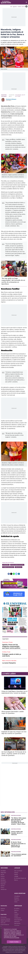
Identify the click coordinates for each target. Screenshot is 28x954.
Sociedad (3, 870)
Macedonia (18, 567)
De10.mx (16, 910)
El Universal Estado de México (20, 879)
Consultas (16, 925)
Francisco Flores (7, 642)
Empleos (16, 898)
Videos (2, 910)
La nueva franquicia (9, 663)
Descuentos (17, 923)
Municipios (3, 881)
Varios (15, 901)
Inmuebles (17, 896)
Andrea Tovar (6, 652)
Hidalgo (16, 876)
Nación (2, 874)
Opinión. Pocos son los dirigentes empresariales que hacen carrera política (11, 646)
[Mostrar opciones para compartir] (26, 6)
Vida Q (2, 887)
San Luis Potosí (18, 870)
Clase (15, 912)
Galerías (3, 908)
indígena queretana (8, 567)
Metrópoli (3, 880)
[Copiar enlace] (19, 574)
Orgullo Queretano (5, 920)
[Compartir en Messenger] (16, 574)
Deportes (3, 883)
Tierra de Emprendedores (5, 923)
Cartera (3, 878)
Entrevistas (3, 917)
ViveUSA (16, 914)
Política (3, 876)
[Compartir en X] (11, 574)
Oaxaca (16, 872)
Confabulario (17, 917)
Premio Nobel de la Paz (17, 564)
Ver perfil (8, 100)
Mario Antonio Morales (9, 660)
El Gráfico (16, 908)
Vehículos (16, 899)
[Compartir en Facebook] (9, 574)
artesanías (5, 564)
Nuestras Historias (4, 95)
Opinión (5, 639)
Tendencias (3, 889)
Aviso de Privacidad (14, 937)
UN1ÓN (16, 916)
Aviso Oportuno (18, 919)
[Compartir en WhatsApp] (14, 574)
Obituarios (17, 921)
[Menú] (26, 2)
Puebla (16, 874)
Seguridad (3, 872)
